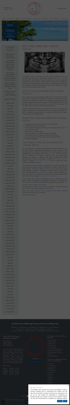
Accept (60, 401)
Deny (65, 401)
